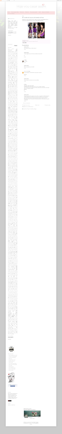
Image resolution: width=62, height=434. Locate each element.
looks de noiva (13, 203)
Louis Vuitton (10, 204)
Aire (14, 51)
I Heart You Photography (13, 356)
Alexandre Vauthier (10, 56)
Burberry (9, 81)
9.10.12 (25, 68)
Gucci (13, 163)
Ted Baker (12, 296)
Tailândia (9, 295)
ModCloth (15, 229)
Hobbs (15, 166)
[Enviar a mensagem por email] (22, 42)
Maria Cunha (26, 71)
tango (15, 295)
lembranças (10, 195)
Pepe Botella (14, 252)
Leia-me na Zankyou (11, 13)
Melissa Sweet (14, 221)
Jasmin (10, 176)
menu (12, 226)
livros (8, 200)
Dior (16, 127)
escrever (12, 140)
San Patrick (10, 279)
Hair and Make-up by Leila (13, 355)
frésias (16, 153)
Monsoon (11, 232)
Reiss (14, 268)
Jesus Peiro (11, 180)
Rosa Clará (15, 275)
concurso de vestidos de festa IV (33, 41)
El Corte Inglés (10, 135)
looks (16, 202)
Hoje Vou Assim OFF (12, 369)
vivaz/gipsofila (10, 327)
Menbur (9, 222)
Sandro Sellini (11, 280)
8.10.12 (25, 49)
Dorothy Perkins (13, 132)
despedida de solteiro (11, 126)
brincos (15, 80)
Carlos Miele (13, 89)
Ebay (16, 133)
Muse (10, 233)
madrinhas (14, 209)
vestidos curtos (11, 310)
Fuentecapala (11, 154)
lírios (9, 199)
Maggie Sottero (14, 210)
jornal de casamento (13, 185)
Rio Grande (9, 272)
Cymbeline (9, 122)
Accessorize (10, 49)
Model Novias (10, 230)
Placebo (16, 255)
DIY (8, 130)
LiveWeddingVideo (14, 199)
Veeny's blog (11, 362)
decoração (15, 124)
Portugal (13, 258)
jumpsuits (9, 186)
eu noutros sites (14, 142)
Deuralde (10, 127)
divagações (10, 129)
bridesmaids (10, 80)
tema (16, 296)
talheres (13, 295)
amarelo (9, 58)
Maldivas (9, 212)
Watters (15, 328)
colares (9, 105)
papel (9, 247)
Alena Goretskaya (10, 54)
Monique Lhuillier (14, 231)
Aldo (15, 53)
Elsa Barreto (14, 137)
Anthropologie (15, 61)
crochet (9, 121)
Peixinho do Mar (13, 250)
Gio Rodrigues (14, 158)
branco (9, 79)
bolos (16, 74)
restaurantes (14, 271)
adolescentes (10, 51)
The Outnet (14, 298)
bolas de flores (10, 74)
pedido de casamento (11, 249)
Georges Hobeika (10, 156)
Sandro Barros (15, 279)
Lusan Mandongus (14, 207)
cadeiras (10, 85)
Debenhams (9, 124)
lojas (15, 201)
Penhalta (9, 251)
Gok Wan (13, 160)
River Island (14, 272)
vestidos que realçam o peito (12, 319)
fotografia (11, 150)
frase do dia (14, 152)
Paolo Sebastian (14, 246)
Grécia (10, 163)
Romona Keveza (13, 274)
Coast (15, 104)
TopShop (9, 302)
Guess (16, 163)
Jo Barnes (9, 182)
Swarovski (9, 294)
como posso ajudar (11, 28)
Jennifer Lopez (10, 178)
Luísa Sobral (9, 207)
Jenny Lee (15, 178)
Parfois (12, 247)
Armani (16, 64)
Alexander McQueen (11, 55)
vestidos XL (10, 322)
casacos (15, 91)
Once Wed (10, 365)
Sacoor (12, 278)
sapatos (9, 282)
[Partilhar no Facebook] (25, 42)
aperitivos (14, 63)
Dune (9, 133)
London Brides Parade (11, 202)
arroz (10, 65)
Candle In (11, 87)
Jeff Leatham (13, 177)
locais (9, 201)
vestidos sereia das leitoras (12, 320)
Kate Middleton (10, 188)
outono (13, 244)
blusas (9, 73)
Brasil (14, 79)
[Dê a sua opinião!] (23, 42)
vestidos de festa (12, 313)
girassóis (15, 159)
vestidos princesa (13, 318)
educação (10, 134)
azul (16, 66)
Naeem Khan (12, 235)
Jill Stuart (16, 180)
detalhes (16, 126)
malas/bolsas (14, 211)
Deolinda (11, 125)
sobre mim (13, 27)
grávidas (16, 162)
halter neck (15, 164)
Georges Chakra (14, 155)
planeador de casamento (12, 256)
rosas (11, 276)
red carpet (13, 267)
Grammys (12, 162)
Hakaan (10, 164)
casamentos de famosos (12, 93)
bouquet (9, 76)
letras (15, 195)
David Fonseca (10, 123)
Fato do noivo (15, 144)
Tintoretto (12, 300)
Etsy (13, 141)
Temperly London (12, 297)
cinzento (9, 103)
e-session (13, 133)
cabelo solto (15, 84)
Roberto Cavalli (10, 273)
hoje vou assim (11, 370)
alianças (15, 56)
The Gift (10, 298)
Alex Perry (15, 54)
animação (12, 60)
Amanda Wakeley (14, 57)
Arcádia (13, 64)
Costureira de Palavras (12, 357)
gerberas (16, 156)
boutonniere (14, 78)
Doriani (9, 132)
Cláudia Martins (10, 104)
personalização (10, 253)
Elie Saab (15, 135)
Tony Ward (15, 301)
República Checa (10, 270)
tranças (9, 303)
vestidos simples (11, 321)
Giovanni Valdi (10, 159)
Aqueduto (9, 64)
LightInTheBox (10, 197)
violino (15, 325)
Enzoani (14, 138)
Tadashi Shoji (14, 294)
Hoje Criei (10, 358)
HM (11, 166)
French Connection (10, 153)
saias (15, 278)
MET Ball (16, 226)
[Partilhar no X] (24, 42)
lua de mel (12, 205)
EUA (10, 143)
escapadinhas (14, 139)
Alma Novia (9, 57)
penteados (13, 251)
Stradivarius (13, 291)
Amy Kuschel (13, 59)
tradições (13, 302)
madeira (11, 208)
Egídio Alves (14, 134)
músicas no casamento (11, 234)
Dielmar (14, 127)
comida (9, 106)
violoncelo (9, 326)
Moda (12, 229)
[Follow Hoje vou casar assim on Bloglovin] (11, 382)
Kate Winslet (10, 189)
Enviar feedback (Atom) (29, 106)
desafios (14, 125)
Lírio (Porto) (15, 198)
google (12, 161)
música (14, 233)
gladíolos (9, 160)
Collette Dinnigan (13, 105)
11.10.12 (25, 101)
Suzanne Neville (14, 293)
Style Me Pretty (11, 366)
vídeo (14, 324)
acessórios (10, 50)
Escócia (9, 140)
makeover (9, 211)
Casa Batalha (10, 91)
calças (10, 86)
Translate (14, 33)
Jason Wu (13, 176)
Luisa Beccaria (14, 206)
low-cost (15, 204)
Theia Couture (10, 299)
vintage (9, 325)
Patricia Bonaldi (14, 248)
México (10, 227)
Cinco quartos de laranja (12, 363)
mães (9, 210)
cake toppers (15, 85)
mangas (13, 212)
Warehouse (9, 328)
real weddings (11, 266)
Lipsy (12, 198)
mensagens (9, 226)
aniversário (16, 60)
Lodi (12, 201)
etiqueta (10, 141)
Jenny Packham (10, 179)
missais (9, 229)
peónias (9, 252)
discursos (13, 128)
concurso (27, 41)
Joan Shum (13, 182)
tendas (16, 297)
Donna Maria (14, 131)
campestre (15, 86)
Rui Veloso (16, 277)
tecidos (9, 296)
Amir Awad (14, 58)
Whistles (9, 329)
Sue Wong (12, 292)
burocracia (12, 81)
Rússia (9, 278)
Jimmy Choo (14, 181)
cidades (11, 101)
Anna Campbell (11, 61)
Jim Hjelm (10, 181)
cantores (9, 88)
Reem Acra (10, 268)
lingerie (9, 198)
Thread (14, 299)
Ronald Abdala (10, 275)
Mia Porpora (14, 227)
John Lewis (13, 184)
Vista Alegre (14, 326)
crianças (13, 120)
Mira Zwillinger (14, 228)
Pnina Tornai (9, 257)
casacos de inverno (13, 92)
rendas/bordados (11, 269)
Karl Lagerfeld (14, 187)
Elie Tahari (11, 136)
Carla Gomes (13, 88)
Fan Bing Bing (14, 143)
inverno (12, 172)
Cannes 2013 (14, 87)
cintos (15, 102)
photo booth (13, 254)
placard (12, 255)
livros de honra (13, 200)
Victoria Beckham (10, 323)
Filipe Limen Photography (13, 364)
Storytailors (9, 291)
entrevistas (9, 138)
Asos (12, 65)
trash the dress (14, 303)
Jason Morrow (30, 423)
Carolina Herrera (13, 90)
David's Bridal (14, 123)
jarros (16, 175)
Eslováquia (16, 140)
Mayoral (9, 221)
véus (14, 322)
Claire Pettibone (14, 103)
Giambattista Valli (11, 157)
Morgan (16, 232)
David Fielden (14, 122)
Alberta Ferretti (10, 53)
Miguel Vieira (9, 228)
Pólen (13, 257)
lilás (14, 197)
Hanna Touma (12, 165)
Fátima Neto (10, 144)
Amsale (9, 59)
